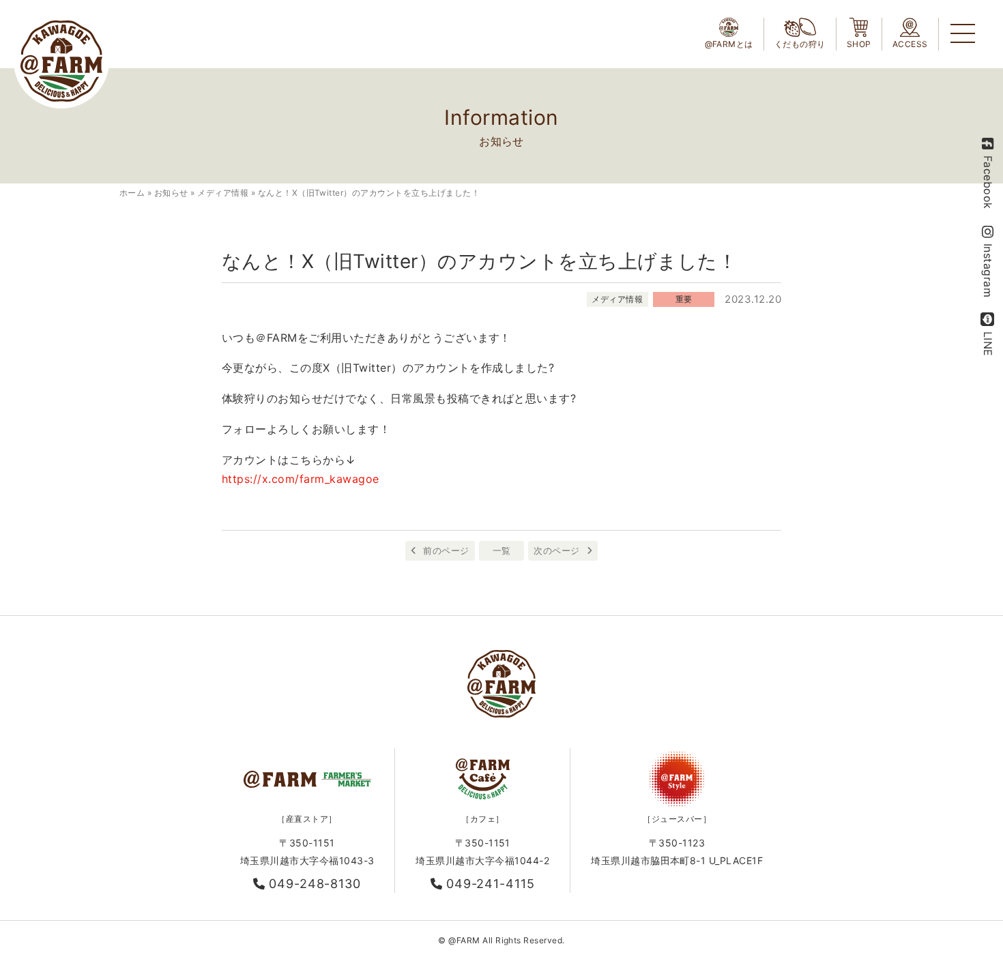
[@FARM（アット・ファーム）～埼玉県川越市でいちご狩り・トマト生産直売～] (61, 61)
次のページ (556, 550)
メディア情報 (222, 193)
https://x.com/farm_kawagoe (300, 479)
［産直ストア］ (306, 819)
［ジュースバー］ (677, 819)
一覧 (502, 550)
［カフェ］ (482, 819)
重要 (684, 299)
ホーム (132, 193)
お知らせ (171, 193)
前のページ (446, 550)
